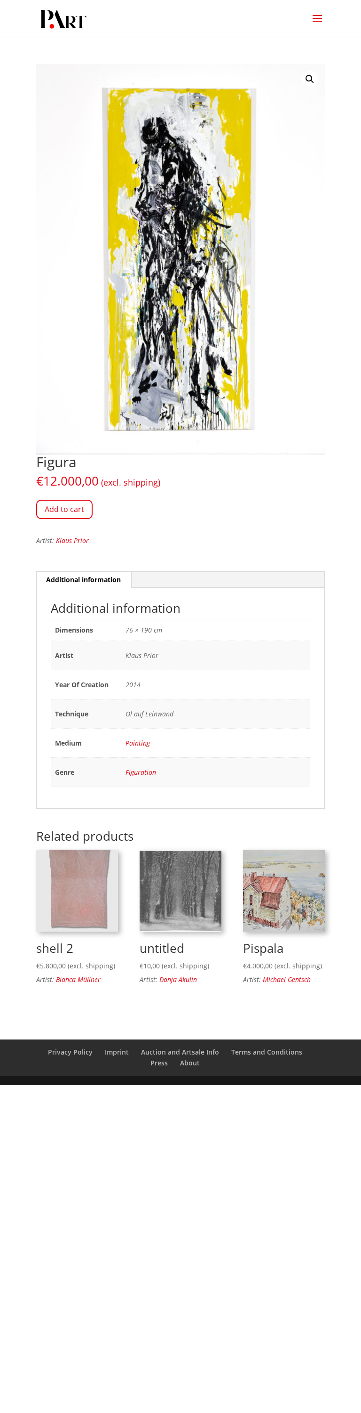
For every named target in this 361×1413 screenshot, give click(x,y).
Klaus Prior (72, 540)
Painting (138, 743)
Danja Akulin (178, 979)
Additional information (83, 579)
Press (159, 1062)
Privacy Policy (70, 1052)
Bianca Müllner (78, 979)
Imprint (117, 1052)
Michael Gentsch (287, 979)
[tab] (84, 580)
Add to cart (64, 509)
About (190, 1062)
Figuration (141, 772)
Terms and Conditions (266, 1052)
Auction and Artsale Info (180, 1052)
